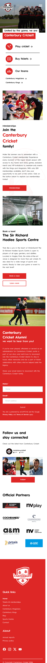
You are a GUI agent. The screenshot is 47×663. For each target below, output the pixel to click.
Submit (22, 407)
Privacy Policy (8, 414)
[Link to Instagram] (9, 649)
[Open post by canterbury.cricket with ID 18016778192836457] (36, 466)
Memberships (14, 188)
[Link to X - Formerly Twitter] (15, 649)
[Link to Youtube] (20, 649)
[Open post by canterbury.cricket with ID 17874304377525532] (22, 466)
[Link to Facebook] (4, 649)
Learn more (14, 283)
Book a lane (14, 276)
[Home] (8, 7)
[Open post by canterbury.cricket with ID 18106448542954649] (9, 466)
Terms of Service (23, 414)
